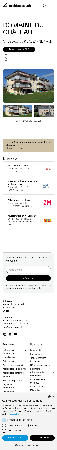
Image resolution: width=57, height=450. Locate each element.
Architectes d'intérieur (13, 373)
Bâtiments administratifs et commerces (42, 372)
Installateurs (9, 392)
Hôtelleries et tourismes (41, 365)
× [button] (54, 397)
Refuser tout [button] (42, 438)
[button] (8, 86)
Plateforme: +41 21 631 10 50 (17, 324)
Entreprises (8, 361)
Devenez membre (14, 148)
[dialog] (28, 421)
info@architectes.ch (12, 327)
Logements (35, 350)
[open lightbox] (28, 86)
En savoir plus (15, 414)
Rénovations (36, 354)
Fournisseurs (9, 357)
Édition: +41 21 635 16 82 (15, 321)
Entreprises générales (13, 381)
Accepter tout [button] (15, 438)
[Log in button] (44, 5)
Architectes (8, 377)
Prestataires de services (14, 365)
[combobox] (49, 396)
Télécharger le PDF (19, 49)
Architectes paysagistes (14, 369)
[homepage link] (17, 5)
